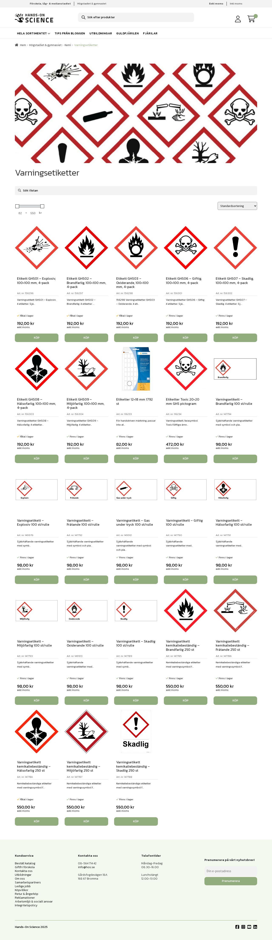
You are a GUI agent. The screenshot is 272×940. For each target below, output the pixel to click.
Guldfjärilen (127, 33)
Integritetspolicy (26, 905)
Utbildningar (100, 33)
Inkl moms (236, 4)
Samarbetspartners (28, 882)
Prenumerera (231, 881)
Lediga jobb (23, 886)
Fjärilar (150, 33)
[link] (252, 19)
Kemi (68, 45)
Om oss (20, 878)
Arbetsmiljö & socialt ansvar (34, 901)
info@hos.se (86, 867)
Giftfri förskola (25, 867)
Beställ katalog (25, 863)
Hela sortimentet (32, 33)
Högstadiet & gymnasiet (91, 4)
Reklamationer (25, 897)
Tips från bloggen (70, 33)
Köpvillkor (21, 890)
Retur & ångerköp (26, 894)
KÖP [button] (37, 337)
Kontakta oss (24, 871)
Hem (23, 45)
